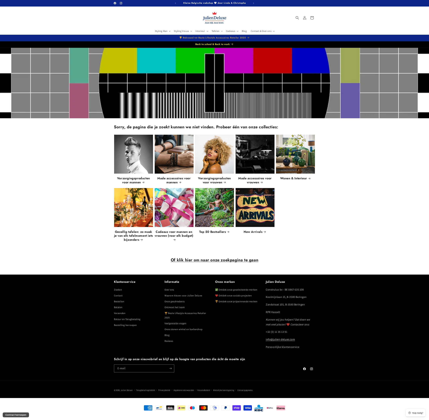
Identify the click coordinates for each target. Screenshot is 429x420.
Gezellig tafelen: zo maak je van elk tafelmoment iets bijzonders (133, 236)
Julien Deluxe (127, 390)
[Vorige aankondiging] (175, 3)
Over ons (169, 289)
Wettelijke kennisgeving (223, 390)
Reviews (169, 341)
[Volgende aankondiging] (253, 3)
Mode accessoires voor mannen (174, 180)
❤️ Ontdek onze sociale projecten (233, 295)
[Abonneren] (170, 368)
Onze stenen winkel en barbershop (183, 329)
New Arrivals (253, 232)
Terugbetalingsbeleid (145, 390)
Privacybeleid (164, 390)
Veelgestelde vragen (175, 323)
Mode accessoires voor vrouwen (255, 180)
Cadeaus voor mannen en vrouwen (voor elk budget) (174, 234)
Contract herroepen (15, 414)
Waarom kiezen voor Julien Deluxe (183, 295)
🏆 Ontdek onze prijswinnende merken (236, 301)
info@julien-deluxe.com (280, 339)
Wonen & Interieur (293, 178)
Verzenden (119, 313)
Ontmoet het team (175, 307)
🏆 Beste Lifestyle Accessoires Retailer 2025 (185, 315)
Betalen (118, 307)
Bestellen (119, 301)
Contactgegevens (245, 390)
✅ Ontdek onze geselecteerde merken (236, 289)
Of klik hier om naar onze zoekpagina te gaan (214, 260)
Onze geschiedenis (175, 301)
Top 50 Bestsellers (212, 232)
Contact (118, 295)
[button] (162, 31)
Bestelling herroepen (125, 325)
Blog (167, 335)
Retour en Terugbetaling (127, 319)
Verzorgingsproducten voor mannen (133, 180)
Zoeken (118, 289)
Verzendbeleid (203, 390)
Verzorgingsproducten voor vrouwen (214, 180)
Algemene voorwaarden (184, 390)
